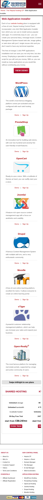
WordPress (21, 83)
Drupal (21, 234)
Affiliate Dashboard (9, 478)
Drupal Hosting (29, 489)
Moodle (21, 270)
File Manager (28, 465)
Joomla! (21, 195)
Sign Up (25, 115)
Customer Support (8, 465)
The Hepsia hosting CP (15, 10)
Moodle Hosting (29, 492)
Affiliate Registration (9, 481)
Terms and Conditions (10, 471)
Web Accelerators (29, 471)
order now (16, 426)
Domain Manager (29, 462)
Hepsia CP (27, 456)
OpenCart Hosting (30, 484)
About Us (6, 456)
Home (3, 10)
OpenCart (21, 158)
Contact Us (6, 462)
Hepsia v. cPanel (29, 459)
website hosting (17, 23)
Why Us (5, 459)
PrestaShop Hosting (30, 481)
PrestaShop (21, 122)
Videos (5, 468)
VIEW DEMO (21, 70)
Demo (17, 115)
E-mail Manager (29, 468)
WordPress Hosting (30, 478)
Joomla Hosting (29, 486)
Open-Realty (21, 346)
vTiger (21, 306)
